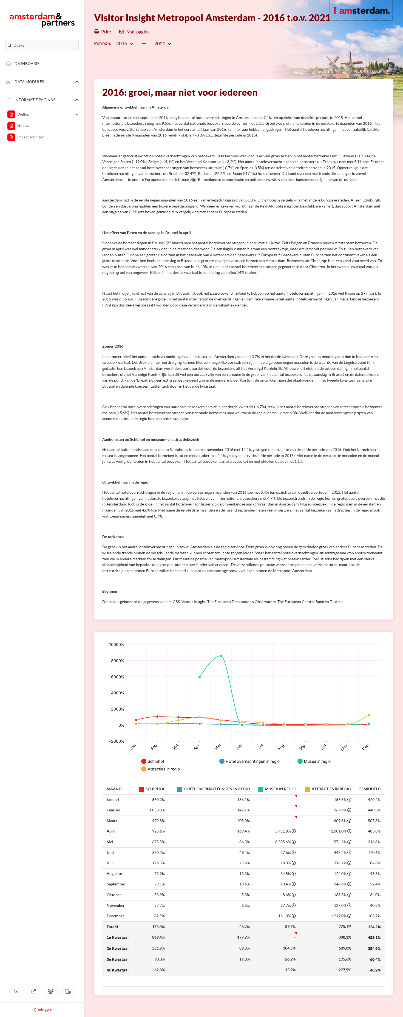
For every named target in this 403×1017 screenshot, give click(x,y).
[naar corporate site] (33, 991)
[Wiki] (16, 991)
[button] (42, 82)
